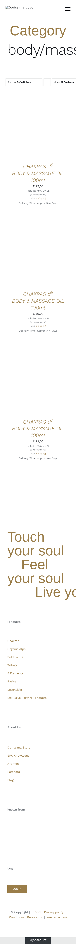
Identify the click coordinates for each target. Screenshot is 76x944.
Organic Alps (16, 649)
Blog (10, 780)
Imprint (36, 912)
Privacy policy (54, 912)
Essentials (14, 689)
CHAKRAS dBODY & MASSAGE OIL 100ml (38, 173)
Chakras (13, 641)
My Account (38, 940)
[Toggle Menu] (67, 9)
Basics (11, 681)
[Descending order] (47, 82)
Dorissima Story (18, 747)
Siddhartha (15, 657)
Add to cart (35, 125)
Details (16, 128)
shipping (41, 198)
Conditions (17, 917)
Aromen (13, 763)
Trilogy (12, 665)
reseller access (56, 917)
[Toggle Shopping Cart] (58, 9)
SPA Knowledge (18, 755)
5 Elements (15, 673)
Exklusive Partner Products (26, 698)
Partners (13, 772)
